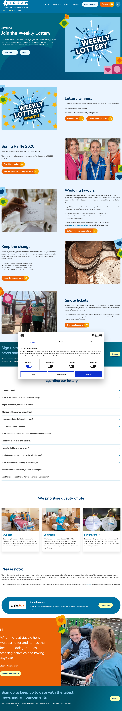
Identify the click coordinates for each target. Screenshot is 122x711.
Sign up (25, 52)
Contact (75, 4)
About (66, 4)
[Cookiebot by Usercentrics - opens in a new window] (93, 335)
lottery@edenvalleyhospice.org (79, 225)
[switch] (50, 366)
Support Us (11, 11)
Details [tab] (61, 342)
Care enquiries (90, 4)
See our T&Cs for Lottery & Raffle (18, 171)
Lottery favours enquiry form (79, 231)
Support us (55, 4)
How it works (10, 52)
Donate (105, 4)
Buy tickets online (11, 164)
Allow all (88, 374)
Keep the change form (13, 278)
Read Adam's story (10, 673)
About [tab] (89, 342)
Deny (33, 374)
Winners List (72, 118)
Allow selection (61, 374)
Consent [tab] (32, 342)
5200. (89, 584)
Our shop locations (75, 325)
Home (3, 11)
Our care (44, 4)
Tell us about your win (98, 118)
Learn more (105, 605)
